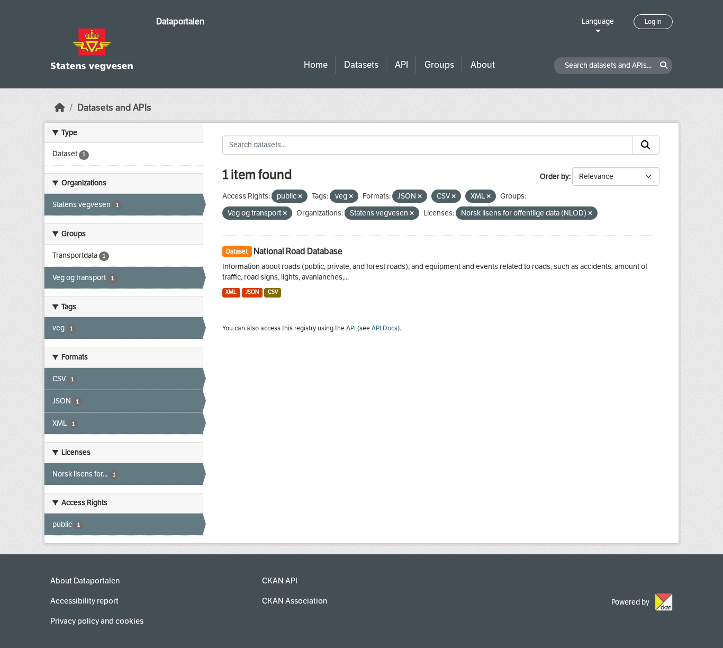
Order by (554, 176)
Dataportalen (180, 21)
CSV (273, 292)
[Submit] (645, 145)
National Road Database (298, 251)
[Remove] (300, 196)
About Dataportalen (85, 581)
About (483, 64)
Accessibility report (84, 601)
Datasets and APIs (114, 107)
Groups (439, 64)
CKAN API (279, 581)
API (401, 64)
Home (316, 64)
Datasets (361, 64)
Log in (653, 21)
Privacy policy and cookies (96, 621)
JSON (252, 292)
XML (231, 292)
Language (598, 21)
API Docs (384, 328)
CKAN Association (294, 601)
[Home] (60, 107)
